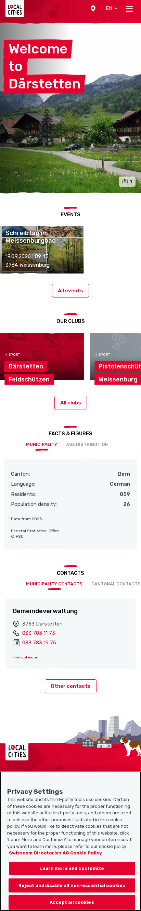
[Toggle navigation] (129, 8)
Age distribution (87, 444)
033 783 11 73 (38, 633)
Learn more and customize (71, 868)
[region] (70, 841)
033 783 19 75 (39, 643)
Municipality (41, 444)
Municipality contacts (54, 583)
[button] (93, 8)
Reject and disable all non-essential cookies (72, 885)
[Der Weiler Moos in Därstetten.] (70, 108)
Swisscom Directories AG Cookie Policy (55, 852)
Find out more (25, 657)
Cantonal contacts (116, 583)
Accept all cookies (72, 902)
